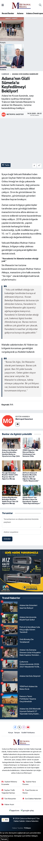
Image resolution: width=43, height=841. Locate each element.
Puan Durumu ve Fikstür (30, 791)
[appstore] (14, 811)
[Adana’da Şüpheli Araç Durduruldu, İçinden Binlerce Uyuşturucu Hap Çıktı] (11, 443)
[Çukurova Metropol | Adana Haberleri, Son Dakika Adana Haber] (21, 5)
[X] (19, 727)
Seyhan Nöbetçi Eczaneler (9, 783)
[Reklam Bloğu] (21, 571)
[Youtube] (28, 727)
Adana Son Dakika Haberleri (25, 74)
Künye (10, 733)
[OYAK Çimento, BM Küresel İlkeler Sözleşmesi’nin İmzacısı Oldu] (32, 443)
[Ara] (40, 5)
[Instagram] (24, 727)
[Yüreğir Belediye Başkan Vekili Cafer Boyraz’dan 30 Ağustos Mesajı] (11, 466)
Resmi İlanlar (8, 13)
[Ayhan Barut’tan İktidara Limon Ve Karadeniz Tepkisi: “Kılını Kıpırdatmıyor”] (32, 491)
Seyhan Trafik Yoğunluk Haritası (8, 791)
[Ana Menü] (3, 5)
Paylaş (7, 165)
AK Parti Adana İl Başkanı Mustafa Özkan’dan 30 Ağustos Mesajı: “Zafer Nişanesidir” (31, 477)
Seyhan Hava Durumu (29, 783)
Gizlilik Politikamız (28, 733)
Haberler (5, 74)
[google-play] (27, 811)
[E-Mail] (17, 424)
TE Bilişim (27, 828)
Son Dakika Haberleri (33, 799)
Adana (20, 13)
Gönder (7, 539)
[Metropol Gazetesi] (7, 421)
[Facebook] (15, 727)
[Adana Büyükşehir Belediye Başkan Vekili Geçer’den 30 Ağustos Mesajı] (11, 491)
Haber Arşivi (9, 804)
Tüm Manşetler (10, 799)
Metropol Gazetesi (24, 419)
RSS (6, 820)
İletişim (17, 733)
